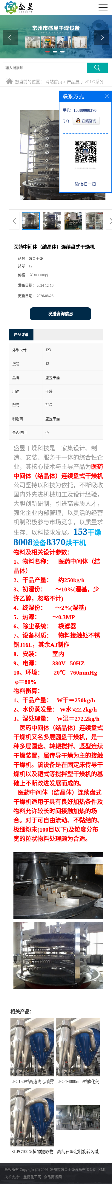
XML (102, 1170)
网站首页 (53, 82)
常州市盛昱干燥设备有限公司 (73, 1170)
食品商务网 (53, 1177)
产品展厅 (75, 82)
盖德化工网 (32, 1177)
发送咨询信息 (60, 314)
